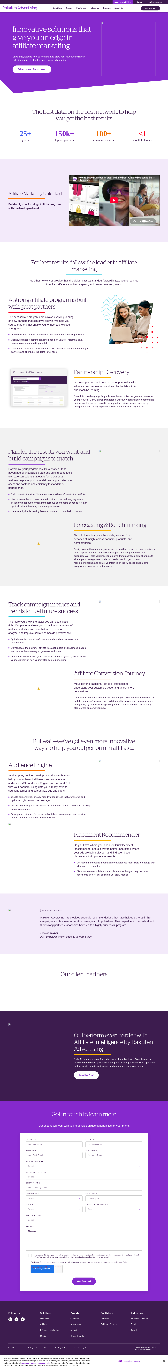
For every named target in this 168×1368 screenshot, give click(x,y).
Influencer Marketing (49, 1330)
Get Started (150, 8)
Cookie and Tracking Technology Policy (51, 1348)
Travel (134, 1330)
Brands (69, 8)
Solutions (57, 8)
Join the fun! (86, 1075)
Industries (94, 8)
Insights (107, 8)
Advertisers (75, 1324)
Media (43, 1336)
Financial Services (139, 1318)
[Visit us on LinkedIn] (10, 1319)
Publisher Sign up (109, 1324)
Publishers (81, 8)
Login (139, 2)
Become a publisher (122, 2)
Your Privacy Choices (82, 1348)
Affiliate (43, 1324)
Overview (44, 1318)
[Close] (164, 1361)
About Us (119, 8)
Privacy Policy (121, 1262)
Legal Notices (13, 1348)
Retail (133, 1324)
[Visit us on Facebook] (23, 1319)
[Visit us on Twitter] (16, 1319)
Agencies (74, 1330)
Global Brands (77, 1336)
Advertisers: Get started (32, 69)
